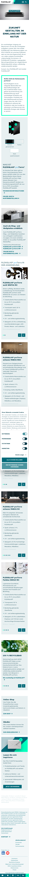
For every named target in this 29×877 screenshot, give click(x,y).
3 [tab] (6, 484)
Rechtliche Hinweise (14, 862)
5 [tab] (9, 555)
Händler (17, 844)
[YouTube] (7, 853)
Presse (14, 869)
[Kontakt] (2, 875)
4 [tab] (8, 555)
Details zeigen (19, 455)
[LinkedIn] (3, 853)
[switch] (25, 438)
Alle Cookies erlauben (14, 460)
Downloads (18, 842)
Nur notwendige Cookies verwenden (14, 466)
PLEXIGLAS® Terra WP (12, 248)
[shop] (7, 875)
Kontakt (4, 837)
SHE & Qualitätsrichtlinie (14, 866)
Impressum (14, 858)
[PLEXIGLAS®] (6, 2)
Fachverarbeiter (19, 846)
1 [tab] (3, 335)
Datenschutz (14, 860)
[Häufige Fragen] (17, 875)
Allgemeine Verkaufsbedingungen (14, 864)
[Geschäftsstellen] (12, 875)
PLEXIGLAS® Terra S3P (12, 246)
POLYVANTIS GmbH (18, 872)
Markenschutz (14, 868)
